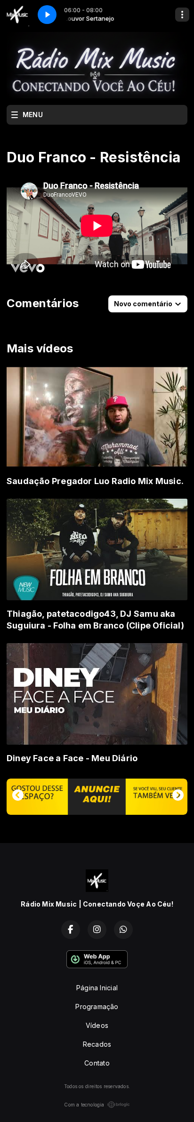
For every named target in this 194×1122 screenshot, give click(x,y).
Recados (97, 1044)
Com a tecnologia (84, 1104)
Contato (96, 1063)
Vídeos (97, 1025)
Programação (96, 1007)
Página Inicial (97, 988)
